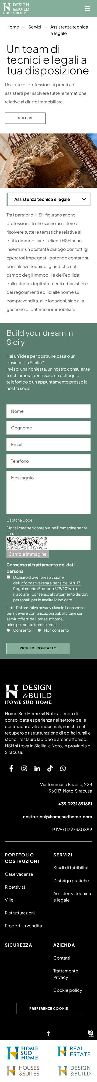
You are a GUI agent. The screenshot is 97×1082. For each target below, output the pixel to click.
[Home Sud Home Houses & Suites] (22, 1071)
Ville (9, 900)
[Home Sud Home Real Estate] (74, 1051)
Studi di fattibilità (70, 867)
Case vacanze (19, 874)
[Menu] (87, 8)
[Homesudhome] (48, 694)
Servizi (34, 27)
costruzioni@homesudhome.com (57, 816)
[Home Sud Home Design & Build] (74, 1071)
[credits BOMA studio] (90, 1033)
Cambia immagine (28, 554)
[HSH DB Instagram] (24, 768)
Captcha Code (19, 520)
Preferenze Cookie (48, 1009)
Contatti (61, 958)
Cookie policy (67, 990)
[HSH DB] (16, 8)
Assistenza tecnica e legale (72, 897)
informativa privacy (34, 607)
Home (12, 27)
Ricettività (15, 887)
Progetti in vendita (23, 925)
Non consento (56, 630)
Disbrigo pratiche (71, 880)
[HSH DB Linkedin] (37, 768)
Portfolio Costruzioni (22, 858)
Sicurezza (18, 945)
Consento (22, 630)
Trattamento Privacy (65, 974)
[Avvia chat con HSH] (63, 768)
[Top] (48, 1033)
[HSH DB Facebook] (11, 768)
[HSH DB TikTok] (50, 768)
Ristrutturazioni (20, 912)
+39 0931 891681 (75, 803)
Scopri (25, 118)
